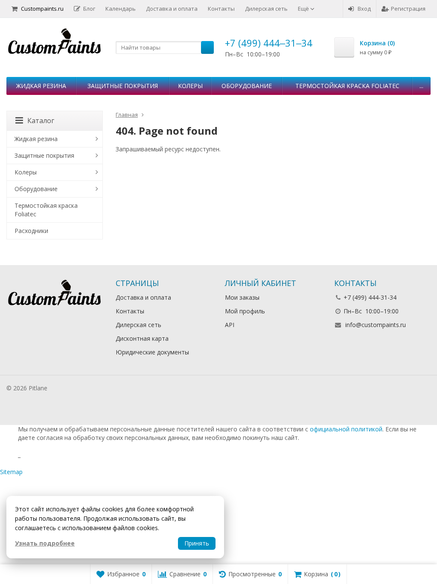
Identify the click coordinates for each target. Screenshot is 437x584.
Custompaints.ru (42, 8)
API (229, 325)
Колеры (190, 86)
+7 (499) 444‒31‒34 (268, 42)
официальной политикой (346, 429)
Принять (196, 543)
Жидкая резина (41, 86)
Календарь (120, 8)
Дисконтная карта (142, 338)
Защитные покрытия (122, 86)
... (421, 86)
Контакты (221, 8)
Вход (364, 8)
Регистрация (408, 8)
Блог (89, 8)
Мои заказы (242, 297)
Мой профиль (245, 311)
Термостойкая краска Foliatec (347, 86)
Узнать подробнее (45, 543)
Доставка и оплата (172, 8)
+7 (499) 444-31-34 (370, 297)
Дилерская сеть (266, 8)
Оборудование (246, 86)
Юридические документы (152, 352)
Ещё (304, 8)
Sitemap (11, 472)
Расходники (31, 231)
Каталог (40, 120)
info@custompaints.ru (375, 325)
